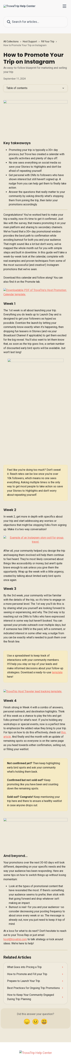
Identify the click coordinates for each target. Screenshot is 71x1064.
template (57, 672)
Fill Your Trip (47, 41)
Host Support (30, 41)
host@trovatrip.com (15, 939)
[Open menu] (64, 6)
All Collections (11, 41)
